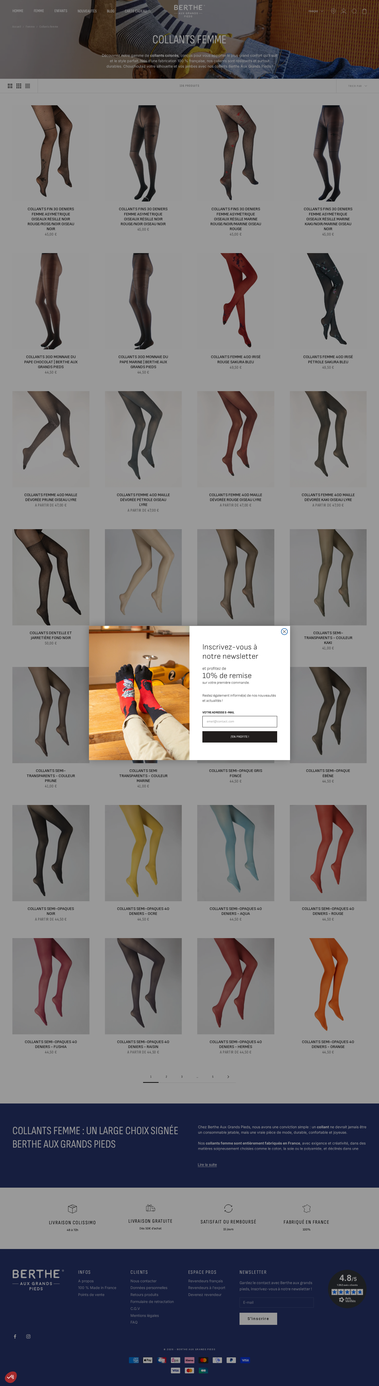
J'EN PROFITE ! (240, 737)
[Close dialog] (284, 631)
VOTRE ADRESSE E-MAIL (218, 712)
